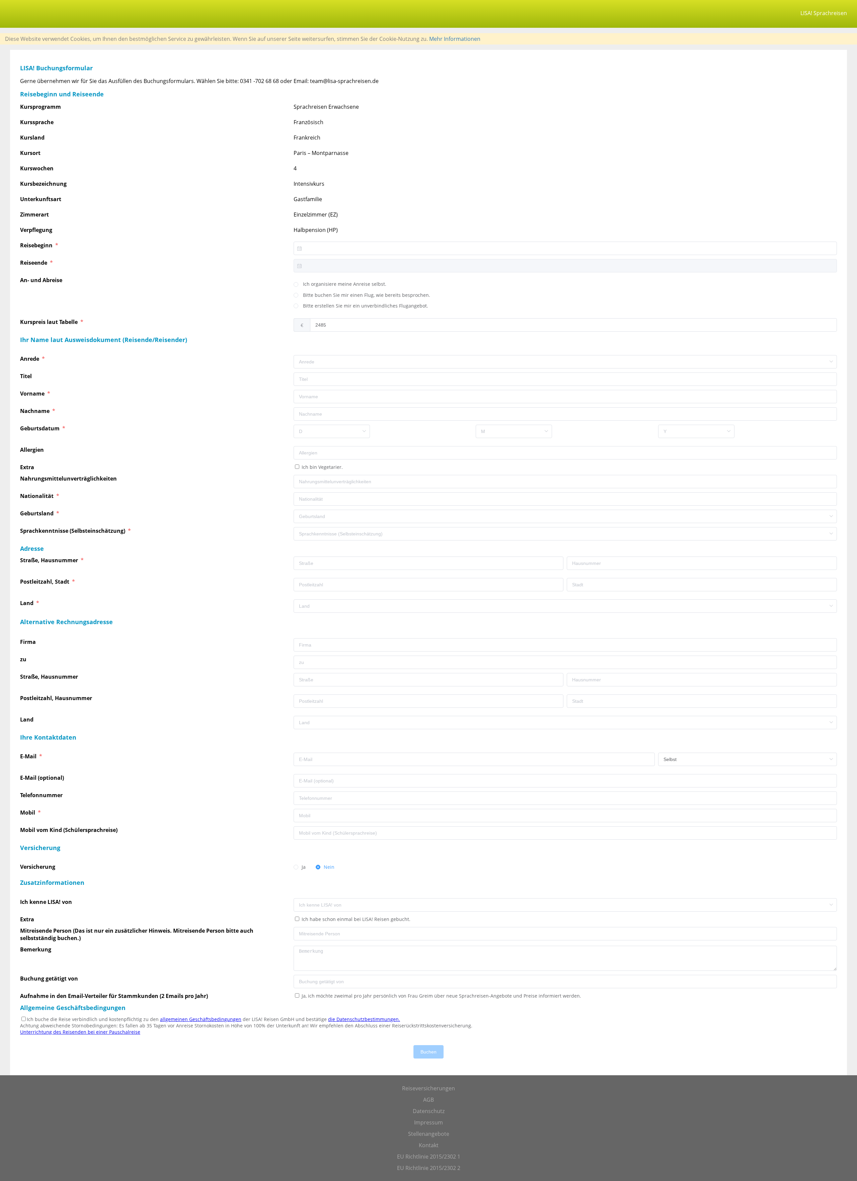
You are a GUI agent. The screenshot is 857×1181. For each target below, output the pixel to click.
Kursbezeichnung (43, 183)
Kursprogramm (40, 106)
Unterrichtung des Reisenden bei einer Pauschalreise (80, 1032)
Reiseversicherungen (428, 1088)
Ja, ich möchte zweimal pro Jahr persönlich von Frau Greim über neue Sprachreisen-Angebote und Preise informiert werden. (440, 996)
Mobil (28, 812)
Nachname (35, 411)
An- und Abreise (42, 280)
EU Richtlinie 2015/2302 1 (428, 1156)
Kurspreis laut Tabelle (49, 322)
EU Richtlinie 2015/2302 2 (428, 1168)
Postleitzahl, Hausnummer (56, 698)
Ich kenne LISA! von (46, 902)
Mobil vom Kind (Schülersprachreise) (69, 830)
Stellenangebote (428, 1133)
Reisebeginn (37, 245)
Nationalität (37, 496)
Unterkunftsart (40, 199)
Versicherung (38, 866)
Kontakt (429, 1145)
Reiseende (34, 262)
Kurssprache (37, 122)
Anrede (30, 358)
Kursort (30, 153)
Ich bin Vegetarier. (321, 467)
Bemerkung (36, 949)
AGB (428, 1099)
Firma (28, 642)
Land (27, 603)
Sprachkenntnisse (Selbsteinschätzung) (73, 530)
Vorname (33, 393)
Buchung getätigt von (50, 978)
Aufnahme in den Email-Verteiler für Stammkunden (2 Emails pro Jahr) (114, 996)
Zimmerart (34, 214)
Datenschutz (429, 1111)
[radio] (340, 284)
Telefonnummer (42, 795)
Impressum (428, 1122)
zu (24, 659)
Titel (26, 376)
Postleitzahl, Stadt (45, 581)
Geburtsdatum (40, 428)
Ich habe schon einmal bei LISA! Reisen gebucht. (355, 919)
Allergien (32, 449)
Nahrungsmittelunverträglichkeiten (69, 478)
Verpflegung (36, 230)
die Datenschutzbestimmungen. (364, 1019)
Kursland (32, 137)
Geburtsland (37, 513)
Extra (28, 467)
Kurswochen (37, 168)
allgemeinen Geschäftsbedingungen (200, 1019)
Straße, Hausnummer (49, 560)
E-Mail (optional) (42, 777)
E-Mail (29, 756)
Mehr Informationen (454, 39)
